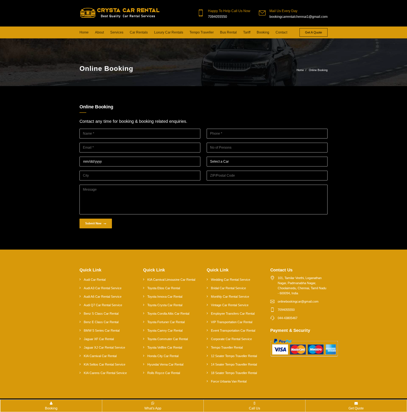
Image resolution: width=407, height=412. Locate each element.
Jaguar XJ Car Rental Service (104, 347)
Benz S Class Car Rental (101, 313)
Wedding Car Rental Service (230, 279)
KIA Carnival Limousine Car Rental (171, 279)
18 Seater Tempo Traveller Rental (234, 373)
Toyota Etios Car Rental (163, 288)
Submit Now (93, 223)
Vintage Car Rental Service (229, 305)
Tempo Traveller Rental (227, 347)
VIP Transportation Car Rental (231, 322)
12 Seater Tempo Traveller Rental (234, 356)
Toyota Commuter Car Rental (167, 339)
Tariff (246, 32)
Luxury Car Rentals (168, 32)
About (99, 32)
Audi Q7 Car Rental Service (103, 305)
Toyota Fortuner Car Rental (166, 322)
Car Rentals (139, 32)
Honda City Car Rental (162, 356)
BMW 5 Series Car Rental (102, 330)
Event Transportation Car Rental (233, 330)
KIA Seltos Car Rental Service (104, 364)
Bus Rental (228, 32)
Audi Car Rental (95, 279)
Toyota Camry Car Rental (165, 330)
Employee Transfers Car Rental (233, 313)
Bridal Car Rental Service (228, 288)
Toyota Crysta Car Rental (164, 305)
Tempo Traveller (202, 32)
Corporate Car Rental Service (231, 339)
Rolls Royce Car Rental (163, 373)
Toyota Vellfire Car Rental (164, 347)
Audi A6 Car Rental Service (102, 296)
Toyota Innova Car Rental (164, 296)
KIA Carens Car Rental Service (105, 373)
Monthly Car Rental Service (230, 296)
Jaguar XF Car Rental (99, 339)
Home (84, 32)
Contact (281, 32)
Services (116, 32)
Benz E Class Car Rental (101, 322)
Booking (263, 32)
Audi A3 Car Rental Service (102, 288)
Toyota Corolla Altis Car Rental (168, 313)
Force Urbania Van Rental (229, 381)
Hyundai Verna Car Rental (165, 364)
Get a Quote (313, 32)
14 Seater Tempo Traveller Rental (234, 364)
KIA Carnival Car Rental (100, 356)
